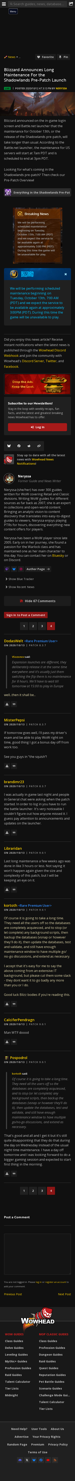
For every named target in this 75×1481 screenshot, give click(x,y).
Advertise (22, 1437)
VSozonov (18, 657)
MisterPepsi (14, 720)
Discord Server (33, 361)
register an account (55, 1281)
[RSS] (55, 1460)
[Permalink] (39, 446)
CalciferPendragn (19, 1019)
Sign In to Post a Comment (25, 615)
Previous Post (13, 1294)
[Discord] (20, 1460)
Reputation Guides (52, 1375)
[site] (9, 459)
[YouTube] (48, 1460)
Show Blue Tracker (21, 579)
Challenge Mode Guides (55, 1395)
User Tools (39, 1429)
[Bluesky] (9, 446)
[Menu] (4, 4)
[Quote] (14, 704)
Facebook (11, 366)
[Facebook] (19, 446)
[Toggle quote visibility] (65, 274)
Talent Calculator (17, 1382)
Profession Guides (18, 1368)
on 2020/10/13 (14, 645)
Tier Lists (12, 1388)
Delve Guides (14, 1348)
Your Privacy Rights (46, 1437)
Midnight (11, 1395)
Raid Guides (13, 1375)
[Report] (7, 704)
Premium (37, 1444)
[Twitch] (7, 569)
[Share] (71, 4)
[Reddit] (29, 446)
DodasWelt (13, 640)
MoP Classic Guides (53, 1334)
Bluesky (58, 555)
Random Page (17, 1444)
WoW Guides (14, 1334)
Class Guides (14, 1341)
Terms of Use (37, 1452)
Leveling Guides (16, 1354)
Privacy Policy (58, 1444)
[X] (27, 1460)
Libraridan (13, 848)
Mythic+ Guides (16, 1361)
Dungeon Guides (51, 1354)
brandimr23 (14, 781)
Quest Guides (48, 1368)
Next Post (64, 1294)
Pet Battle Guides (51, 1382)
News (11, 57)
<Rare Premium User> (41, 641)
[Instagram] (21, 569)
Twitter (51, 361)
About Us (57, 1429)
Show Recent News (21, 587)
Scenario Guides (50, 1388)
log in (39, 1281)
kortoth (10, 905)
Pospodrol (18, 1057)
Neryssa (61, 88)
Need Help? (19, 1429)
